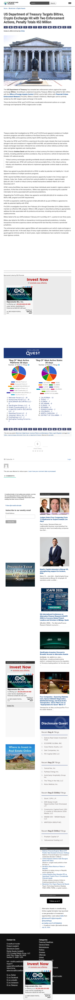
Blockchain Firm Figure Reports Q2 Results (55, 884)
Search (53, 3)
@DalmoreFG (47, 918)
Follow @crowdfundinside (13, 505)
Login (69, 459)
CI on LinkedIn (12, 980)
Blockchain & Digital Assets (17, 8)
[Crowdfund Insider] (11, 3)
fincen (24, 435)
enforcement (19, 435)
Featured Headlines (46, 942)
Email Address (10, 513)
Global (41, 957)
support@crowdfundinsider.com (18, 966)
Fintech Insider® (13, 946)
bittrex (5, 435)
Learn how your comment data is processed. (42, 471)
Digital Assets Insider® (15, 951)
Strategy (42, 952)
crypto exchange (12, 435)
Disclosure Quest (13, 948)
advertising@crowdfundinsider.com (19, 970)
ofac (27, 435)
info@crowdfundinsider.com (20, 961)
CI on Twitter (11, 975)
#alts (62, 916)
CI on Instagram (12, 982)
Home (5, 8)
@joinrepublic (57, 918)
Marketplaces (44, 947)
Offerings (42, 954)
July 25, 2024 (46, 927)
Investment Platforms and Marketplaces (39, 433)
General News (44, 944)
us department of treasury (35, 435)
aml (68, 433)
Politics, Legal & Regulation (55, 433)
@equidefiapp (47, 921)
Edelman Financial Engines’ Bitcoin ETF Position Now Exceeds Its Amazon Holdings (55, 852)
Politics (41, 949)
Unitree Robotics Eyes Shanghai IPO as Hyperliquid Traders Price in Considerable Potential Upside (55, 876)
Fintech (41, 960)
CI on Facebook (12, 977)
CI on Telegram (12, 985)
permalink (51, 435)
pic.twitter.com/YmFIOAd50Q (52, 923)
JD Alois (22, 31)
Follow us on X (55, 901)
